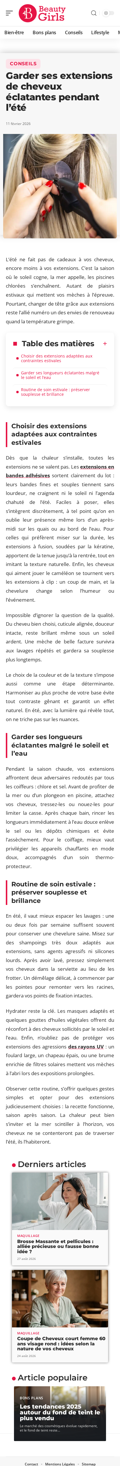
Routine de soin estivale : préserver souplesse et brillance (55, 392)
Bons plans (31, 1398)
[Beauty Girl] (42, 13)
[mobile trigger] (11, 13)
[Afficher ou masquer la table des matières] (100, 343)
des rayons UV (86, 1046)
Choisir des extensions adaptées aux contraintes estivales (56, 358)
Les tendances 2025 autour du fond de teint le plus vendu (60, 1412)
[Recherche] (94, 13)
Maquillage (28, 1235)
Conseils (23, 63)
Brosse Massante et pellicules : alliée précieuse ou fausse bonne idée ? (58, 1246)
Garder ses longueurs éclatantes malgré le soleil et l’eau (60, 375)
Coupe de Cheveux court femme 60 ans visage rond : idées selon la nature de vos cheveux (61, 1343)
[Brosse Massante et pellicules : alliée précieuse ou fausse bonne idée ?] (60, 1201)
